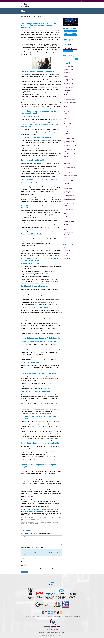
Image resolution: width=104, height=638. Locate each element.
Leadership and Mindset (69, 138)
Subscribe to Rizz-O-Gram (68, 616)
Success (65, 229)
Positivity (66, 216)
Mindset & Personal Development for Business (69, 166)
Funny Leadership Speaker (30, 517)
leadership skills (24, 522)
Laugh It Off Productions (52, 629)
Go (76, 59)
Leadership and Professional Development (70, 146)
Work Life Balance (68, 240)
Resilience (66, 219)
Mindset (65, 159)
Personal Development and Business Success (69, 196)
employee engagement (44, 520)
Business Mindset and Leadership (68, 80)
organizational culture (42, 522)
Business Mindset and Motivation (68, 84)
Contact (79, 5)
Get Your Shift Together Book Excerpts (70, 112)
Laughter (66, 126)
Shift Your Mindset (68, 247)
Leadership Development (69, 153)
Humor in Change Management (54, 527)
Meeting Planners (67, 5)
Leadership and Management (70, 136)
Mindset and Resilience (69, 178)
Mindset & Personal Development (68, 162)
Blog (60, 5)
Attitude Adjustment (68, 66)
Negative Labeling (68, 188)
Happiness (66, 116)
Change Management (68, 90)
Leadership (66, 129)
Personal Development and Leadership (69, 200)
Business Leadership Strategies (68, 75)
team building (55, 522)
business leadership (27, 520)
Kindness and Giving (68, 123)
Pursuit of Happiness (68, 255)
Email (22, 561)
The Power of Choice (68, 232)
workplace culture (24, 523)
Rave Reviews (46, 5)
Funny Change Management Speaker (70, 93)
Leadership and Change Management (69, 132)
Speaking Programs (37, 5)
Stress (65, 226)
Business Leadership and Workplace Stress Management (69, 71)
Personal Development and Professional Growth (69, 208)
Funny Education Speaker (69, 97)
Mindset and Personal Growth (70, 175)
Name (23, 558)
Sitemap (78, 616)
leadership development (54, 520)
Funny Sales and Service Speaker (69, 105)
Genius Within (67, 250)
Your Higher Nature (68, 253)
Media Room (56, 616)
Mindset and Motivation (69, 170)
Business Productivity (68, 87)
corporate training (35, 520)
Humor (37, 517)
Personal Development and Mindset (69, 204)
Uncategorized (67, 234)
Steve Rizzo (49, 522)
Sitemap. (63, 632)
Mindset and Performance (69, 172)
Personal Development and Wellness (69, 212)
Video (65, 237)
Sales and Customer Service (70, 221)
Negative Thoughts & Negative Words (68, 192)
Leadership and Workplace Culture (69, 150)
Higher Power (67, 118)
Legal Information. (58, 632)
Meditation (66, 156)
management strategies (33, 522)
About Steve (54, 5)
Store (74, 5)
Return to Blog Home (71, 28)
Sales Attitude (25, 527)
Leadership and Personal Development (69, 142)
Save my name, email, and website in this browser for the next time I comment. (41, 568)
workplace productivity (33, 523)
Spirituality (66, 224)
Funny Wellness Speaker (69, 109)
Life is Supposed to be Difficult (70, 258)
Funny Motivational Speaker (70, 102)
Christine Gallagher (38, 519)
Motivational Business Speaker (70, 185)
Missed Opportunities (68, 180)
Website (23, 565)
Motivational (66, 183)
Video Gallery (61, 616)
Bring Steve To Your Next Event (54, 1)
